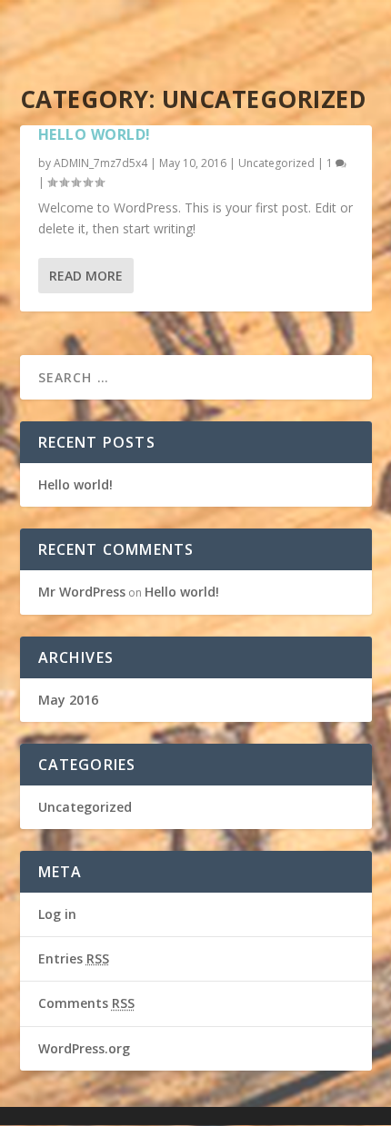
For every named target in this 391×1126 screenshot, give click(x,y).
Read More (86, 275)
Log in (57, 914)
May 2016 (68, 699)
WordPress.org (84, 1048)
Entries (73, 958)
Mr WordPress (81, 591)
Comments (86, 1003)
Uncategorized (276, 163)
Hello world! (94, 134)
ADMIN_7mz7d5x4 (100, 163)
